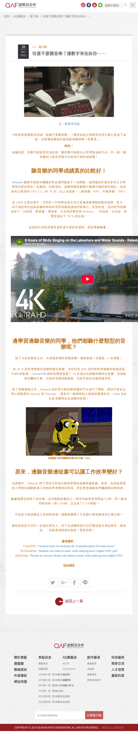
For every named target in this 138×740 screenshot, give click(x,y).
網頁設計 (107, 727)
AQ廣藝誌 (19, 16)
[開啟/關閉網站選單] (132, 5)
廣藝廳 (19, 663)
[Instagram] (83, 5)
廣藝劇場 (91, 663)
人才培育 (117, 669)
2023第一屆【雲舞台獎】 (51, 690)
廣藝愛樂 (91, 674)
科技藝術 (117, 657)
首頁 (6, 16)
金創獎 (90, 668)
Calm (116, 393)
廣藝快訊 (43, 663)
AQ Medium (69, 668)
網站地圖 (20, 681)
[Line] (100, 5)
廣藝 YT (67, 685)
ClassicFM (39, 373)
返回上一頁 (74, 601)
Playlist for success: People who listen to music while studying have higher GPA (76, 555)
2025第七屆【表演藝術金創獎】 (55, 674)
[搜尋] (125, 5)
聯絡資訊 (20, 669)
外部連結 (20, 675)
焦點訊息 (44, 657)
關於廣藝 (20, 657)
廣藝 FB (67, 680)
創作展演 (93, 657)
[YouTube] (94, 5)
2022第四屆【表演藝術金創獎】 (55, 701)
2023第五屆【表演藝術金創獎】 (55, 696)
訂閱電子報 (94, 715)
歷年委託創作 (94, 680)
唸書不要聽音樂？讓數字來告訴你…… (66, 16)
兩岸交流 (117, 663)
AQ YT (66, 674)
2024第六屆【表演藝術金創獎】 (55, 680)
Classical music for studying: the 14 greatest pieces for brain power (76, 546)
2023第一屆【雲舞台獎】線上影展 (56, 685)
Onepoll (17, 182)
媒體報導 (43, 668)
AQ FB (66, 663)
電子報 (34, 16)
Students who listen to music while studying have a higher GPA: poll (78, 550)
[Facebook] (88, 5)
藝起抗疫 (117, 675)
